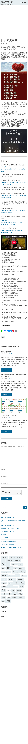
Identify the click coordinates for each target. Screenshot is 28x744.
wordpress (20, 579)
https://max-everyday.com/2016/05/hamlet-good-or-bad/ (13, 169)
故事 (3, 590)
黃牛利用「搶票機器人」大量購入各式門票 (11, 547)
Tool (17, 576)
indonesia (14, 564)
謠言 (3, 601)
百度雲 (3, 597)
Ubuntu (4, 579)
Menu (24, 3)
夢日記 (4, 587)
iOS (20, 564)
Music (23, 572)
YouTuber (4, 583)
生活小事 (10, 354)
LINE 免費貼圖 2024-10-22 (7, 517)
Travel (23, 576)
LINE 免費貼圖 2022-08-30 (8, 415)
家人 (9, 587)
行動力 (21, 597)
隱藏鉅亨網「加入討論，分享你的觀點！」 (11, 528)
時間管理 (4, 594)
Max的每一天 (7, 2)
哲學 (3, 337)
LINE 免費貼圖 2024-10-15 (7, 525)
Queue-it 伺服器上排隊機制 (7, 544)
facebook (5, 564)
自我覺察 (14, 597)
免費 (16, 583)
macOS (21, 568)
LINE (9, 568)
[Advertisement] (14, 20)
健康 (10, 583)
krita (3, 568)
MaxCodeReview (6, 572)
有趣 (15, 594)
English (17, 560)
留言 (2, 450)
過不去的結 (3, 535)
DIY (3, 560)
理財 (20, 594)
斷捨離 (19, 590)
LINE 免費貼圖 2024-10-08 (7, 531)
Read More (6, 370)
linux (15, 568)
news (4, 575)
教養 (13, 590)
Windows (12, 579)
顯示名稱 (3, 469)
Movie (15, 572)
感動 (21, 587)
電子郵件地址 (4, 476)
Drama (9, 560)
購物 (8, 601)
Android (12, 557)
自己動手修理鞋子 (6, 352)
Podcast (11, 576)
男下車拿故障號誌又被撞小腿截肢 (9, 541)
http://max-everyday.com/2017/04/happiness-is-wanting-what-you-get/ (12, 222)
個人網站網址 (4, 483)
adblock (4, 557)
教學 (9, 590)
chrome (19, 557)
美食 (9, 597)
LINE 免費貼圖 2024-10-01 (7, 538)
